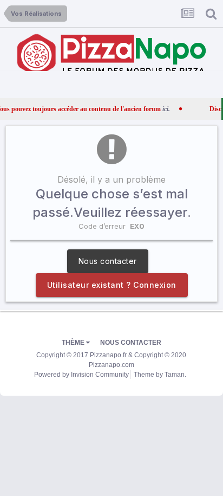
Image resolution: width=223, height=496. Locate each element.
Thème (74, 342)
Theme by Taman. (160, 374)
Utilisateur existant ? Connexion (111, 284)
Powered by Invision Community (81, 374)
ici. (158, 109)
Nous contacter (107, 261)
